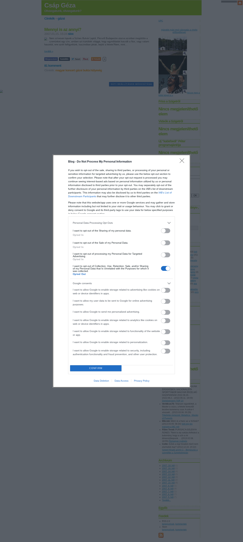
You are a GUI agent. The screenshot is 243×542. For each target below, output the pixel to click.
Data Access (121, 380)
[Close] (183, 161)
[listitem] (121, 223)
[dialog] (121, 271)
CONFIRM (95, 368)
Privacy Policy (141, 380)
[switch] (165, 230)
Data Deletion (101, 380)
